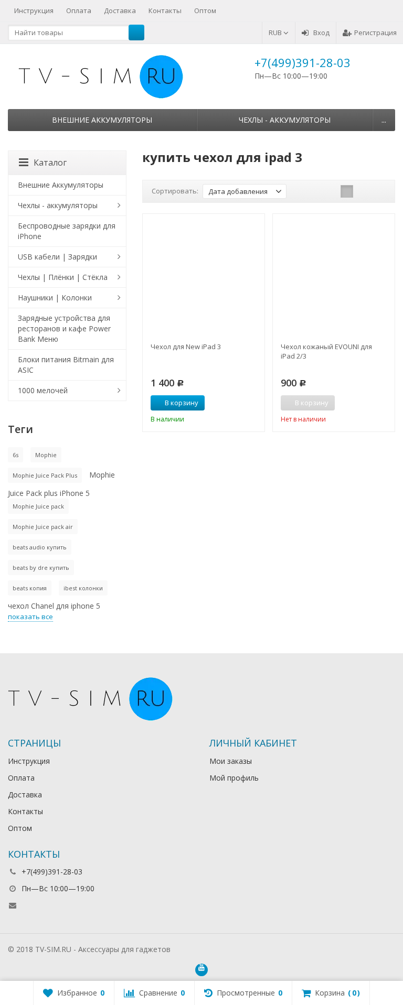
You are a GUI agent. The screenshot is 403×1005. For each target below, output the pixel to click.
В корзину (181, 402)
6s (15, 455)
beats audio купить (40, 547)
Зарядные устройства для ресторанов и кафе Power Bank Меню (64, 328)
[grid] (347, 191)
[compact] (379, 191)
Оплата (78, 10)
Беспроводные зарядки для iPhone (66, 231)
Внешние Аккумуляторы (102, 120)
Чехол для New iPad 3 (186, 346)
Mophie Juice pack (38, 506)
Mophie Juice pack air (43, 527)
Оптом (205, 10)
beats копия (30, 588)
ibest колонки (83, 588)
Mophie (46, 455)
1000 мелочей (43, 390)
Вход (321, 32)
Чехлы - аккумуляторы (285, 120)
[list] (363, 191)
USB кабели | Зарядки (57, 257)
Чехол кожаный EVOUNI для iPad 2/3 (326, 351)
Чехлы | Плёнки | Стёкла (63, 277)
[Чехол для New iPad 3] (203, 275)
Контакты (165, 10)
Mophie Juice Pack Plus (45, 475)
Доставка (120, 10)
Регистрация (375, 32)
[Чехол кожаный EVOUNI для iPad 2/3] (334, 275)
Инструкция (34, 10)
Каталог (50, 162)
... (383, 120)
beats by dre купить (41, 567)
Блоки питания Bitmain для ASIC (66, 364)
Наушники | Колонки (55, 297)
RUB (276, 32)
